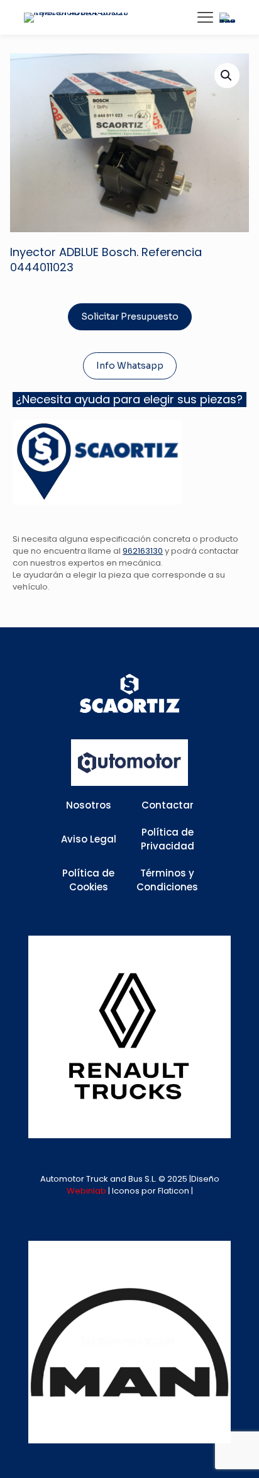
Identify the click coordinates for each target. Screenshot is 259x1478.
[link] (129, 1037)
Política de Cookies (88, 880)
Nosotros (88, 805)
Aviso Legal (88, 839)
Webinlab (87, 1191)
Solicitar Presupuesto (130, 316)
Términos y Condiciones (167, 880)
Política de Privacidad (167, 839)
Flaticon (173, 1191)
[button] (227, 75)
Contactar (167, 805)
